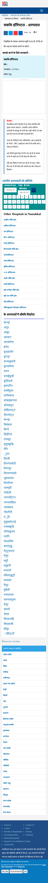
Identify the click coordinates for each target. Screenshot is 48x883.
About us (7, 825)
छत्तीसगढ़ (6, 678)
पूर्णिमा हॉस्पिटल (9, 266)
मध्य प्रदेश (7, 748)
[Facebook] (6, 33)
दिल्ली (5, 695)
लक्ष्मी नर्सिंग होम (9, 278)
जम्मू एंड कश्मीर (8, 725)
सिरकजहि (9, 618)
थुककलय (9, 478)
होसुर (6, 628)
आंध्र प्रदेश (7, 654)
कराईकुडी (9, 376)
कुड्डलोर (8, 351)
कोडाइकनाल (10, 400)
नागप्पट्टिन (10, 497)
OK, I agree (5, 871)
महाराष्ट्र (6, 754)
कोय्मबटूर (8, 405)
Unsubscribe (9, 844)
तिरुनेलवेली (10, 463)
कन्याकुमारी (9, 361)
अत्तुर (6, 327)
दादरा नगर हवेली (9, 684)
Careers (7, 828)
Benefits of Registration (13, 832)
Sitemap (29, 832)
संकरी (7, 609)
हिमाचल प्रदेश (8, 719)
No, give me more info (16, 871)
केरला (5, 742)
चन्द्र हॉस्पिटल (9, 243)
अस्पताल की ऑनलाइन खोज (20, 15)
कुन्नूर (7, 356)
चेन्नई (7, 322)
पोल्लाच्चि (8, 541)
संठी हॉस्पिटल (9, 302)
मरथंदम (7, 580)
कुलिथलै (8, 380)
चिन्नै (6, 429)
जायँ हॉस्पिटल (9, 255)
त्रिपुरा (5, 795)
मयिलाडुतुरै (9, 575)
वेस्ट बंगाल (7, 812)
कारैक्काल (9, 395)
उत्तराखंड (6, 806)
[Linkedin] (20, 33)
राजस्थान (6, 777)
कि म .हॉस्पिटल (9, 237)
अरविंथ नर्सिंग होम (10, 220)
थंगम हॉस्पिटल (9, 261)
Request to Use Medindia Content (17, 841)
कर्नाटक (6, 736)
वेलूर (6, 604)
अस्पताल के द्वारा (10, 185)
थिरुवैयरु (8, 482)
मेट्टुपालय (9, 550)
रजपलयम (9, 594)
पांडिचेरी (6, 765)
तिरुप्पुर (7, 468)
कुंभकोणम (9, 366)
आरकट (7, 337)
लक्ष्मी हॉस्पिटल (9, 284)
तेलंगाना (6, 789)
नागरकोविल (10, 502)
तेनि (6, 449)
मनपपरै (7, 570)
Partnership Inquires (11, 838)
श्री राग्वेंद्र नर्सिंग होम (11, 290)
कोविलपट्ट (10, 410)
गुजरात (5, 707)
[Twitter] (11, 33)
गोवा (4, 701)
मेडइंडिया (5, 15)
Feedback (29, 835)
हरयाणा (5, 713)
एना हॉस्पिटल (8, 231)
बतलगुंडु (8, 546)
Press (28, 828)
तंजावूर (7, 439)
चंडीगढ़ (5, 672)
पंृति (7, 517)
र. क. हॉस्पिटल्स (9, 272)
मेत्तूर (6, 555)
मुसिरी (7, 589)
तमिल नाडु (6, 783)
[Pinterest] (16, 33)
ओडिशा (5, 760)
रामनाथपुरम (10, 599)
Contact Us (30, 825)
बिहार (5, 666)
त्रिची (7, 458)
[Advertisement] (21, 96)
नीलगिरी (8, 512)
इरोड (6, 346)
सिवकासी (8, 623)
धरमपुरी (7, 487)
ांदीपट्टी (9, 633)
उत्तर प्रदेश (7, 801)
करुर (6, 371)
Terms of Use (21, 866)
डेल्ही (5, 689)
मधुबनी (7, 565)
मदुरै (6, 560)
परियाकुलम (9, 531)
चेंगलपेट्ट (9, 414)
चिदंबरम (8, 424)
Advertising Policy (11, 835)
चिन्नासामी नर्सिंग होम (11, 249)
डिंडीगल (8, 434)
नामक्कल (8, 507)
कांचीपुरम (8, 390)
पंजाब (5, 771)
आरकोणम (9, 342)
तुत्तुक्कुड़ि (9, 444)
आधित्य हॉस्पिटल (10, 226)
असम (5, 660)
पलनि (6, 536)
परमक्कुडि (9, 526)
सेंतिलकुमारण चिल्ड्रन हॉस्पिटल (15, 307)
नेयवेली (7, 492)
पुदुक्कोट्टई (10, 521)
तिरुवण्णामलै (10, 473)
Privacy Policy (8, 866)
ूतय (6, 453)
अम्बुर (6, 332)
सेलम (6, 614)
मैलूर (6, 585)
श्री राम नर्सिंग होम (10, 296)
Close (25, 871)
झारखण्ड (6, 730)
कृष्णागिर (8, 385)
